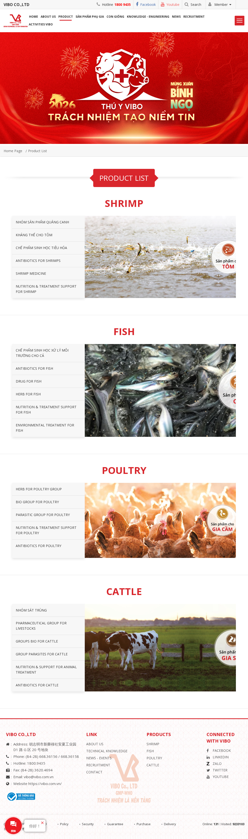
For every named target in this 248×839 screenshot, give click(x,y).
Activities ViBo (41, 24)
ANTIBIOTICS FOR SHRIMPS (38, 260)
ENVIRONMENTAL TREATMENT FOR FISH (45, 428)
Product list (37, 151)
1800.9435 (36, 763)
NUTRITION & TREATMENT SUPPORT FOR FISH (46, 410)
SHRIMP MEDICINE (31, 273)
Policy (64, 824)
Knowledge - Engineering (148, 17)
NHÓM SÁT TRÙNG (31, 610)
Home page (13, 151)
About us (48, 17)
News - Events (99, 758)
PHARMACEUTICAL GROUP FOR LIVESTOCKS (41, 626)
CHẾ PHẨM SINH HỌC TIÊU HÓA (41, 247)
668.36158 (70, 756)
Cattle (153, 765)
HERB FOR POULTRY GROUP (39, 489)
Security (88, 824)
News (176, 17)
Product (65, 17)
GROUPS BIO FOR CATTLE (37, 641)
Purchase (144, 824)
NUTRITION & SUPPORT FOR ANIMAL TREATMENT (46, 669)
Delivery (170, 824)
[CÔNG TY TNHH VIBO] (17, 20)
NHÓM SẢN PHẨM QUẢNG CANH (42, 222)
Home (33, 17)
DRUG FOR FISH (28, 381)
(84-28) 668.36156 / (43, 756)
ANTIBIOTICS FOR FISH (34, 368)
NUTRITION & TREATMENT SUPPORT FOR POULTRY (46, 530)
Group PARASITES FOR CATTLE (42, 654)
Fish (150, 751)
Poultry (154, 758)
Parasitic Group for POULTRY (43, 514)
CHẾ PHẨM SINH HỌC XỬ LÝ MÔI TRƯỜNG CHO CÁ (42, 353)
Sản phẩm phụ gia (90, 17)
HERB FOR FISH (28, 394)
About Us (94, 744)
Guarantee (115, 824)
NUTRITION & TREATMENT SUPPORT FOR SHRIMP (46, 289)
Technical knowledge (106, 751)
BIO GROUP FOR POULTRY (37, 502)
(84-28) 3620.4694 (37, 770)
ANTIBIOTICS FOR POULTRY (38, 545)
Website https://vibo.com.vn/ (37, 783)
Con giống (115, 17)
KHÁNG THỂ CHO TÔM (34, 235)
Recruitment (194, 17)
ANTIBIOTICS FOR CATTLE (37, 685)
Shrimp (153, 744)
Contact (94, 772)
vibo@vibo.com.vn (39, 776)
